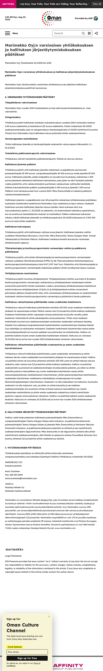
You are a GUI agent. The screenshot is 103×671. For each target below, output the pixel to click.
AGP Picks (8, 4)
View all (97, 4)
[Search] (83, 33)
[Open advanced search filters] (89, 33)
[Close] (49, 616)
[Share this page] (96, 33)
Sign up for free (27, 658)
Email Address (15, 647)
